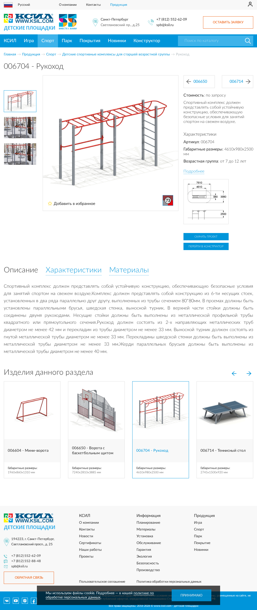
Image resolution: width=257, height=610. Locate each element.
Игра (29, 41)
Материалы (146, 529)
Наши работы (90, 550)
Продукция (118, 5)
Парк (67, 41)
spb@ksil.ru (165, 25)
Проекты (86, 556)
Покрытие (202, 543)
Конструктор (147, 41)
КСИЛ (10, 41)
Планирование (148, 522)
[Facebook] (34, 601)
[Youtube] (16, 601)
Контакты (93, 5)
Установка (145, 536)
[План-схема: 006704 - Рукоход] (206, 201)
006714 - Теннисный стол (223, 450)
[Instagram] (25, 601)
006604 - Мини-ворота (28, 450)
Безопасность (148, 563)
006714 (236, 82)
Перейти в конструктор (205, 246)
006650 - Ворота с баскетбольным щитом (92, 450)
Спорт (47, 41)
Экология (144, 556)
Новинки (117, 41)
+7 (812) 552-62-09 (171, 19)
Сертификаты (90, 543)
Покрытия (90, 41)
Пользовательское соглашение (102, 581)
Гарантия (144, 550)
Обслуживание (149, 543)
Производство (148, 570)
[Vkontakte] (7, 601)
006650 (200, 82)
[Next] (249, 373)
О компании (68, 5)
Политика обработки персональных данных (169, 581)
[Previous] (234, 373)
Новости (86, 536)
